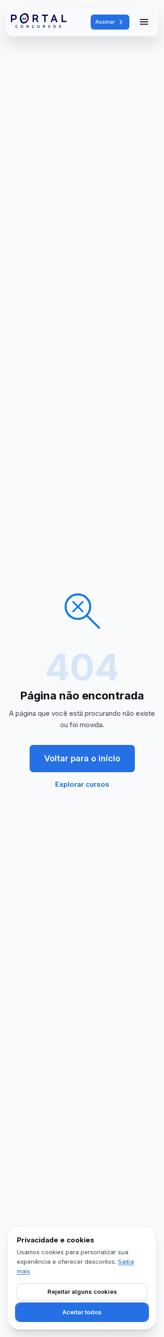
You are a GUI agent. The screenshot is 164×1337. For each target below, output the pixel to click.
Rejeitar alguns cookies (82, 1291)
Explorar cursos (82, 784)
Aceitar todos (82, 1312)
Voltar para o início (82, 758)
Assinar (105, 22)
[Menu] (144, 22)
